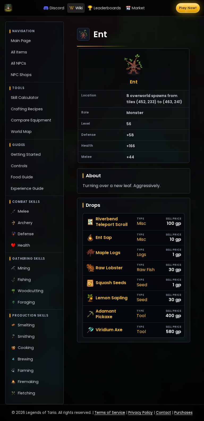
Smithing (26, 336)
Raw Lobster (109, 268)
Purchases (183, 412)
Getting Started (26, 154)
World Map (21, 131)
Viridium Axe (109, 330)
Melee (23, 211)
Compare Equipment (31, 120)
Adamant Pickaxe (106, 314)
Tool (141, 316)
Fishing (24, 279)
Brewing (25, 359)
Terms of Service (110, 412)
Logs (141, 255)
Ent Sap (104, 237)
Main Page (21, 40)
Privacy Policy (140, 412)
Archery (25, 222)
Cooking (26, 347)
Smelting (26, 325)
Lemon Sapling (112, 298)
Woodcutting (30, 290)
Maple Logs (108, 253)
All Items (19, 52)
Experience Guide (27, 188)
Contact (163, 412)
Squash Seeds (111, 283)
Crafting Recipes (27, 109)
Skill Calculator (25, 97)
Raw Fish (146, 270)
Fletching (26, 393)
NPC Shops (21, 74)
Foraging (26, 302)
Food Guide (22, 177)
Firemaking (28, 381)
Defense (26, 234)
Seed (142, 285)
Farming (25, 370)
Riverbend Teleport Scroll (112, 222)
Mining (24, 268)
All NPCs (18, 63)
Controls (19, 166)
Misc (141, 223)
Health (24, 245)
